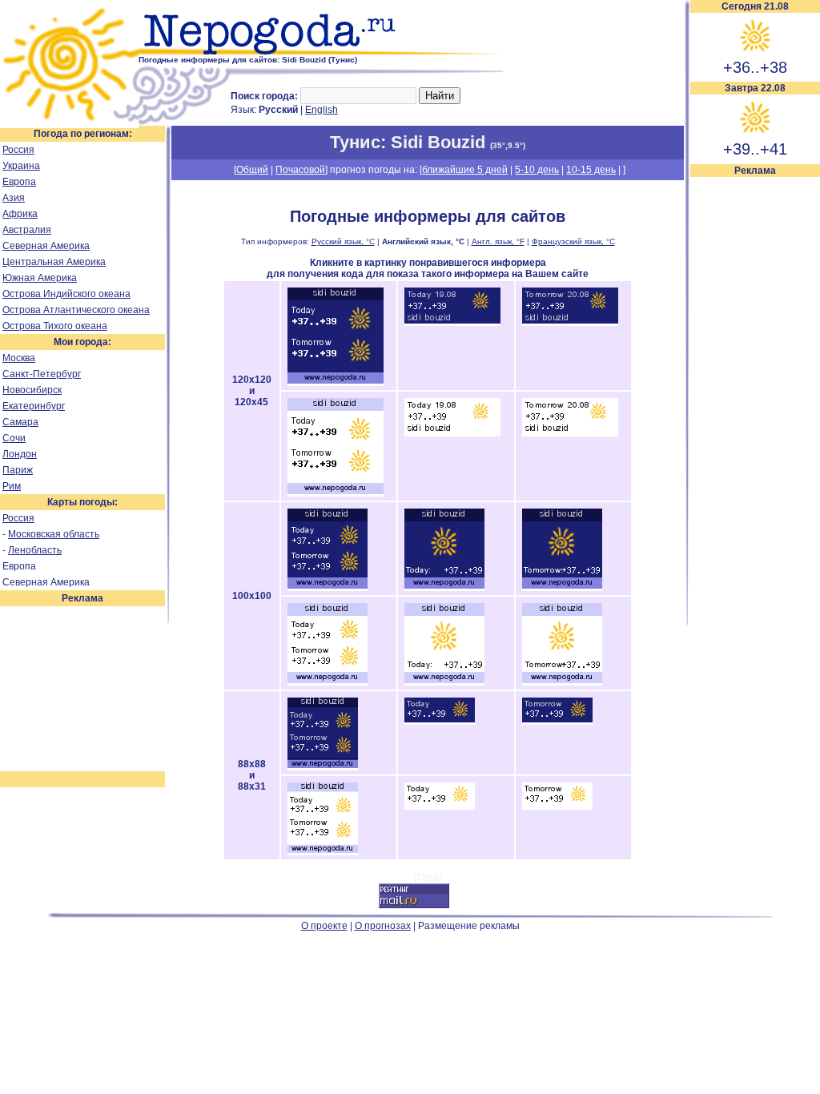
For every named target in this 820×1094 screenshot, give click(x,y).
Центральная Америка (54, 261)
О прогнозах (383, 925)
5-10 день (537, 169)
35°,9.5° (507, 145)
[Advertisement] (755, 418)
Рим (11, 486)
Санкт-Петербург (41, 374)
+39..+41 (755, 149)
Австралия (26, 229)
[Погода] (69, 122)
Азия (13, 197)
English (321, 109)
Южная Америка (39, 278)
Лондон (19, 454)
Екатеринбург (33, 406)
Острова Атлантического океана (76, 310)
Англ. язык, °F (498, 241)
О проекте (324, 925)
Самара (20, 422)
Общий (252, 169)
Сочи (14, 438)
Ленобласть (35, 550)
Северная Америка (46, 245)
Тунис (355, 142)
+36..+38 (755, 67)
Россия (18, 149)
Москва (18, 358)
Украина (21, 165)
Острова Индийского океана (66, 294)
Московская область (53, 534)
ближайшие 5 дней (465, 169)
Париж (17, 470)
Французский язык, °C (573, 241)
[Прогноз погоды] (326, 52)
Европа (19, 181)
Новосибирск (32, 390)
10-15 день (591, 169)
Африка (20, 213)
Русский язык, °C (343, 241)
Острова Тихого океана (54, 326)
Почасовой (300, 169)
